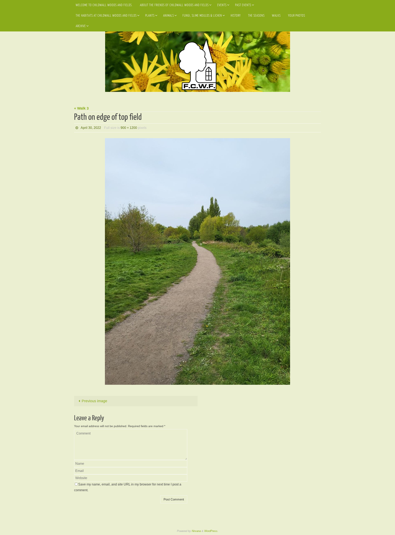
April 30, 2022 (91, 127)
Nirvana (196, 531)
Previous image (94, 401)
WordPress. (211, 531)
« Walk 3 (81, 108)
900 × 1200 (129, 127)
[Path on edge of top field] (197, 261)
